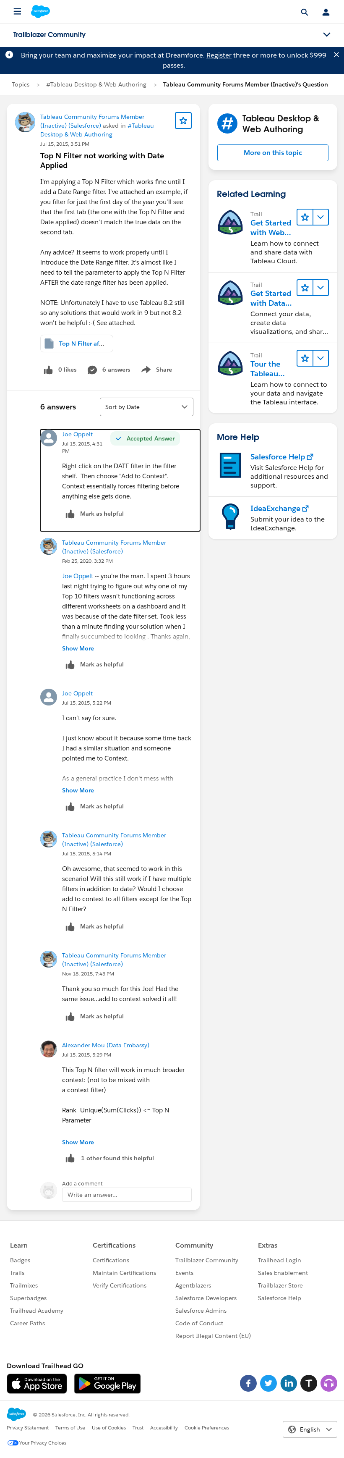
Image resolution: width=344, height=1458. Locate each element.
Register (219, 55)
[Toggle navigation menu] (327, 35)
